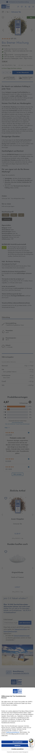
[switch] (31, 746)
